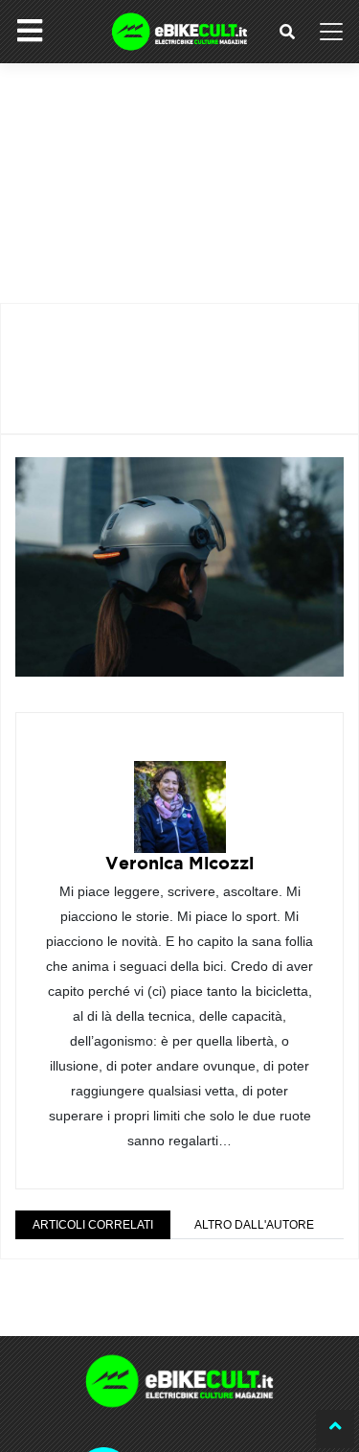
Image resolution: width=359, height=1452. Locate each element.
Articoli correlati (93, 1225)
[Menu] (29, 30)
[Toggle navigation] (331, 31)
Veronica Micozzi (179, 863)
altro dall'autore (254, 1225)
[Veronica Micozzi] (180, 793)
